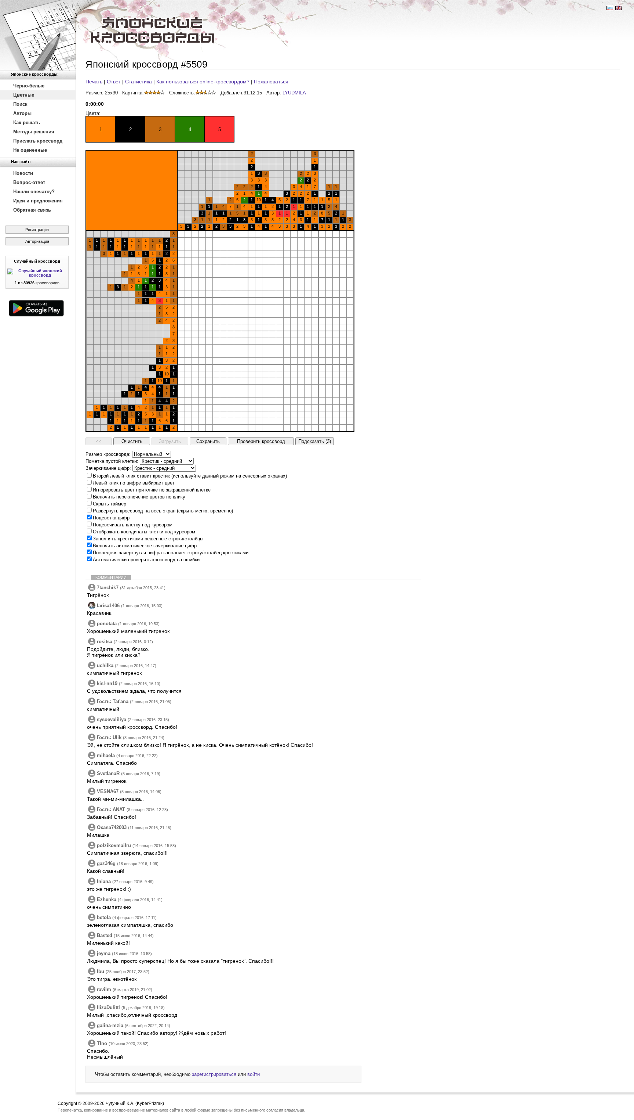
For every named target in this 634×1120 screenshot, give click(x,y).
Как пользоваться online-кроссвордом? (202, 81)
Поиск (20, 104)
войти (253, 1074)
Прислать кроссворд (37, 141)
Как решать (26, 122)
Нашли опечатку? (34, 191)
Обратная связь (32, 210)
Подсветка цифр (111, 518)
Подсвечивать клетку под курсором (132, 524)
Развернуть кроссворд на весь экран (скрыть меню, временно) (163, 511)
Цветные (23, 95)
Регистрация (37, 229)
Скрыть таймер (109, 504)
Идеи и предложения (38, 201)
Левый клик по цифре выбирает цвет (134, 483)
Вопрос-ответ (29, 182)
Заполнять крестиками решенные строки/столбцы (148, 538)
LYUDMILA (294, 93)
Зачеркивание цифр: (108, 468)
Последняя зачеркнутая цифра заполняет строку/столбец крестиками (170, 552)
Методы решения (33, 131)
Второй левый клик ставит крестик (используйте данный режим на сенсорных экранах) (190, 476)
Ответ (114, 81)
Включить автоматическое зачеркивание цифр (145, 545)
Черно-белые (28, 86)
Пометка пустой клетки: (111, 461)
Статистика (138, 81)
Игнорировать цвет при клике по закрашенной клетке (152, 490)
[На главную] (38, 35)
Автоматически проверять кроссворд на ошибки (146, 559)
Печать (93, 81)
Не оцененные (30, 150)
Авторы (22, 113)
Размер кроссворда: (108, 454)
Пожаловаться (271, 81)
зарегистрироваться (214, 1074)
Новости (23, 173)
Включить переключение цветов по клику (139, 497)
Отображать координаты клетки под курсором (144, 531)
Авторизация (37, 241)
